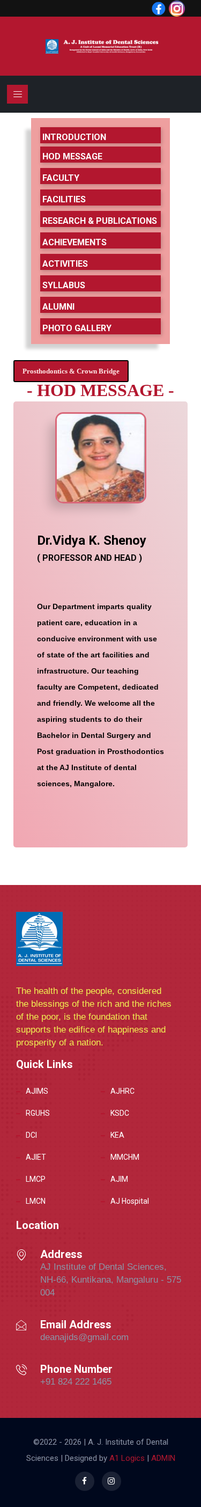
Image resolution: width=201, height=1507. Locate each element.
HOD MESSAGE (72, 156)
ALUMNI (58, 307)
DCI (31, 1135)
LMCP (36, 1179)
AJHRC (122, 1091)
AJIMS (37, 1091)
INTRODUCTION (74, 137)
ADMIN (162, 1458)
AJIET (36, 1157)
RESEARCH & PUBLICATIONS (99, 221)
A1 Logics (127, 1458)
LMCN (36, 1201)
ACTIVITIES (65, 264)
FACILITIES (64, 199)
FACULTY (60, 178)
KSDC (119, 1113)
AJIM (119, 1179)
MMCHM (124, 1157)
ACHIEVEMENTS (74, 242)
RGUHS (38, 1113)
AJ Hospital (129, 1201)
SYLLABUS (63, 285)
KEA (117, 1135)
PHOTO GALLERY (76, 328)
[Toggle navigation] (17, 94)
